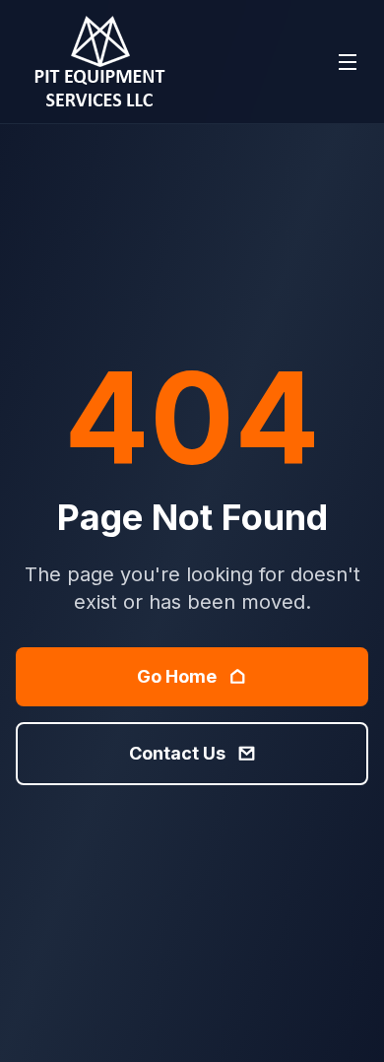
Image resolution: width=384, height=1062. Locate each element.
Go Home (177, 676)
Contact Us (177, 753)
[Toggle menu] (348, 62)
